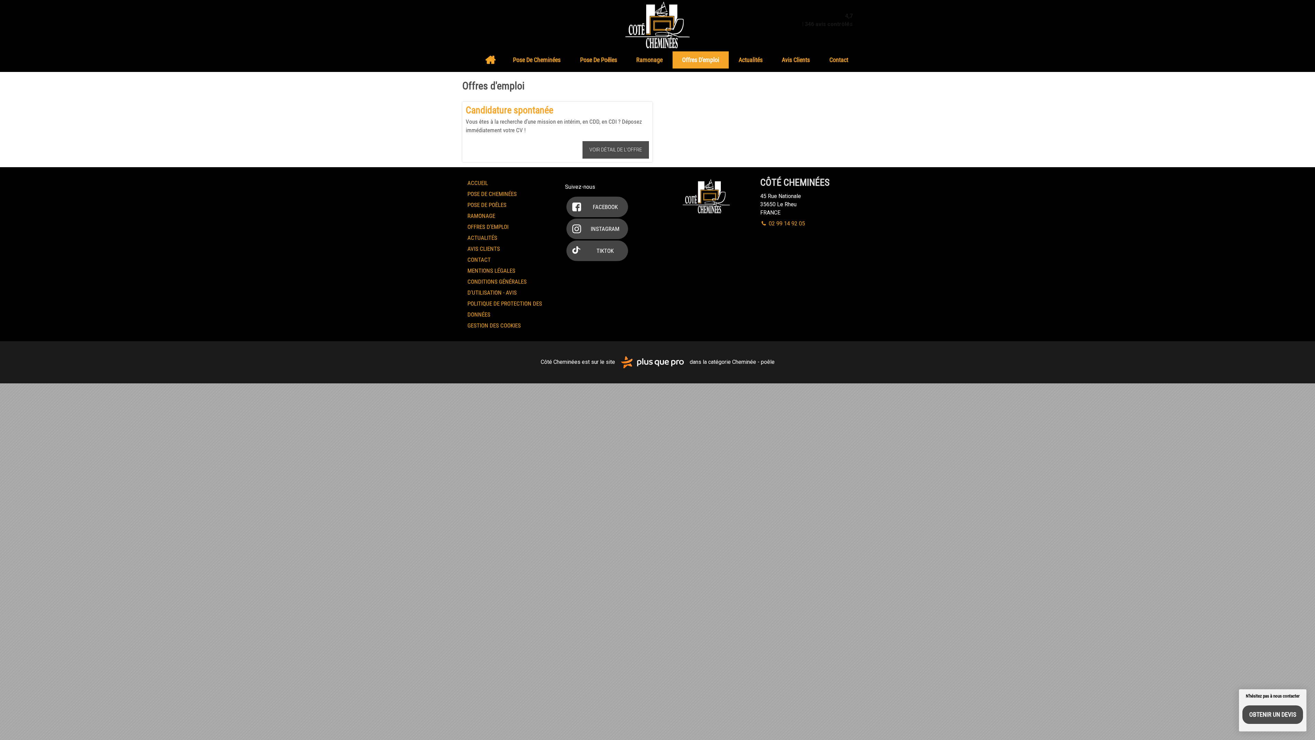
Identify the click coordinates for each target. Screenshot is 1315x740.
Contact (838, 59)
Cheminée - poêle (753, 362)
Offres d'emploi (700, 59)
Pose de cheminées (537, 59)
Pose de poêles (598, 59)
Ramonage (649, 59)
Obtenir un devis (1272, 714)
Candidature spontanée (509, 110)
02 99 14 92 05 (786, 223)
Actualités (751, 59)
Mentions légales (491, 270)
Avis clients (796, 59)
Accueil (490, 60)
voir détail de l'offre (615, 149)
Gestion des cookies (494, 325)
